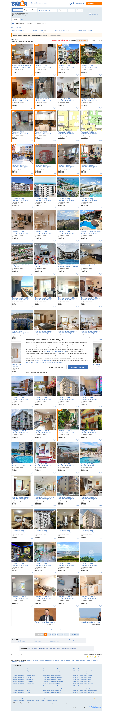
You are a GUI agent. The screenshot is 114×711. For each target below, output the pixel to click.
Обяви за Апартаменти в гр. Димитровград (23, 683)
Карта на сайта (30, 700)
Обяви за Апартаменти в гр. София (22, 668)
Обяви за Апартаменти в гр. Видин (21, 692)
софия (73, 660)
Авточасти (50, 698)
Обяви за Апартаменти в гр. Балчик (52, 686)
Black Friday (22, 700)
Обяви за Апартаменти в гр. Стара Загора (53, 671)
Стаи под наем (73, 640)
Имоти (30, 23)
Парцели (36, 640)
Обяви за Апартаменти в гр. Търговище (83, 683)
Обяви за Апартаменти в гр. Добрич (82, 681)
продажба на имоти (49, 660)
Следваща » (75, 634)
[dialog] (57, 355)
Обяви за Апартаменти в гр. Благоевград (23, 679)
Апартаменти (40, 23)
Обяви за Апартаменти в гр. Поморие (82, 675)
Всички (13, 27)
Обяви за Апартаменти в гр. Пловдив (52, 668)
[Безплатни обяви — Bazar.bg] (19, 3)
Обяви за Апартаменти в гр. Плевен (22, 673)
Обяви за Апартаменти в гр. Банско (22, 677)
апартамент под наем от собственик (35, 660)
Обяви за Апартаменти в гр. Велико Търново (24, 675)
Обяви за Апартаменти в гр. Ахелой (22, 688)
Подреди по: (72, 40)
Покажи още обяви (57, 630)
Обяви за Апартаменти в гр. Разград (52, 690)
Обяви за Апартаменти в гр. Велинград (83, 686)
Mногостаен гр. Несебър (62, 30)
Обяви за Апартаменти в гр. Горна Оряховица (85, 690)
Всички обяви (20, 23)
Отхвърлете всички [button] (56, 367)
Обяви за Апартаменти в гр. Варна (82, 668)
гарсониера (95, 660)
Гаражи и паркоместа (55, 640)
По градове (18, 27)
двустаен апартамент (80, 660)
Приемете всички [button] (77, 367)
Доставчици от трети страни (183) (55, 351)
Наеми (34, 10)
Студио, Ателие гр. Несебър (85, 30)
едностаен (14, 661)
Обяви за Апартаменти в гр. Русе (51, 673)
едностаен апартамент (60, 660)
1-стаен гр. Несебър (17, 30)
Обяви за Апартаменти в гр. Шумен (82, 673)
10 (67, 634)
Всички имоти (18, 10)
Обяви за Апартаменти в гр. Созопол (52, 675)
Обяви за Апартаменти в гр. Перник (82, 677)
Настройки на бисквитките (35, 362)
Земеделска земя (54, 641)
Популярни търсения (51, 700)
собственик (89, 660)
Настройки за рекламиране (43, 360)
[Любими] (70, 3)
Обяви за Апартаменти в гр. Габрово (82, 688)
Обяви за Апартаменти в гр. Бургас (21, 671)
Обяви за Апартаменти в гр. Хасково (52, 679)
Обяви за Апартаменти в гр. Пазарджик (23, 681)
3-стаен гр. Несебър (39, 30)
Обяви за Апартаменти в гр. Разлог (52, 692)
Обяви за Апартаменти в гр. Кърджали (53, 677)
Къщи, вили (21, 641)
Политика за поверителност (54, 362)
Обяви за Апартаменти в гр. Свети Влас (83, 671)
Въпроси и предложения (94, 698)
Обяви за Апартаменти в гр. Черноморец (83, 692)
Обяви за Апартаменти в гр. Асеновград (53, 688)
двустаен (68, 660)
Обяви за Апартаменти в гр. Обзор (21, 690)
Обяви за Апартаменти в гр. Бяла (51, 683)
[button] (36, 372)
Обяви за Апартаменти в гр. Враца (82, 679)
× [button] (89, 337)
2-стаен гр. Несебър (17, 32)
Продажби (27, 10)
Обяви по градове (40, 700)
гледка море (21, 661)
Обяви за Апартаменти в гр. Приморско (53, 681)
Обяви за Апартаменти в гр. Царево (22, 686)
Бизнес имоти (37, 641)
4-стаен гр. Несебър (39, 32)
